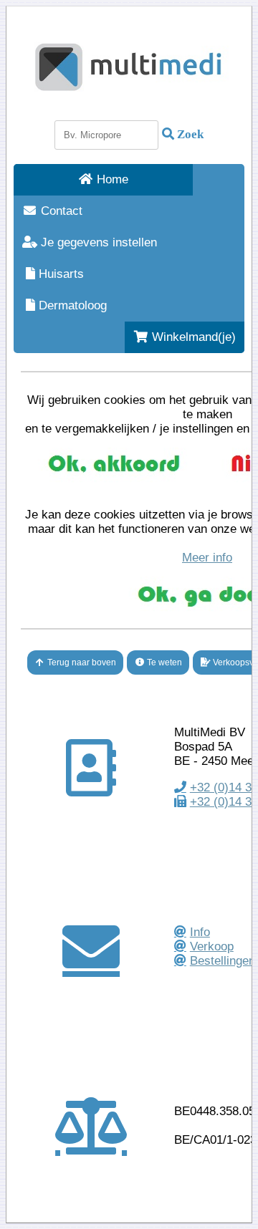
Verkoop (212, 946)
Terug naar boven (80, 662)
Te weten (163, 662)
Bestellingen (222, 961)
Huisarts (59, 274)
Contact (59, 211)
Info (200, 932)
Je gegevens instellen (97, 242)
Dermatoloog (71, 305)
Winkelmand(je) (192, 337)
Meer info (207, 557)
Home (110, 179)
